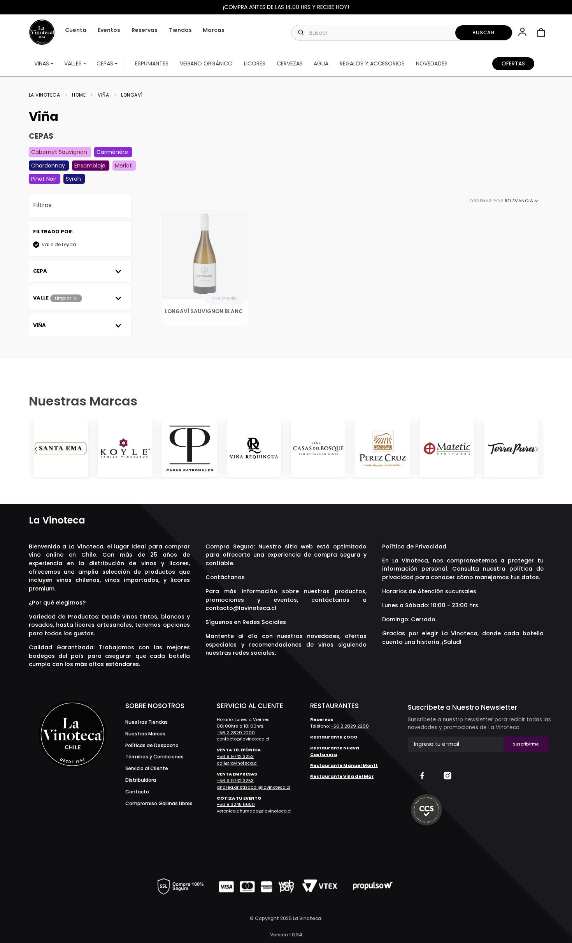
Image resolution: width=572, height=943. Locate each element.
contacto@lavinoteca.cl (240, 608)
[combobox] (401, 33)
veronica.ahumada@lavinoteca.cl (254, 811)
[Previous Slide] (35, 449)
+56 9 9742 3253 (235, 756)
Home (79, 95)
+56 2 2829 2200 (236, 733)
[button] (523, 32)
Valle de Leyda (59, 244)
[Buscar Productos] (483, 32)
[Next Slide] (536, 449)
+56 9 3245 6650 (236, 804)
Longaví (132, 95)
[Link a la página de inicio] (47, 95)
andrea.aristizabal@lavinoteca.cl (253, 787)
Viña (103, 95)
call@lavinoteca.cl (237, 763)
